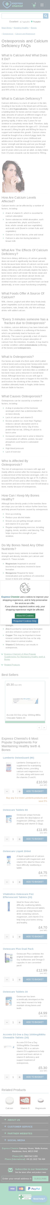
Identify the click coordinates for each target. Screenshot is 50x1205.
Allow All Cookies (25, 616)
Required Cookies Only (24, 621)
